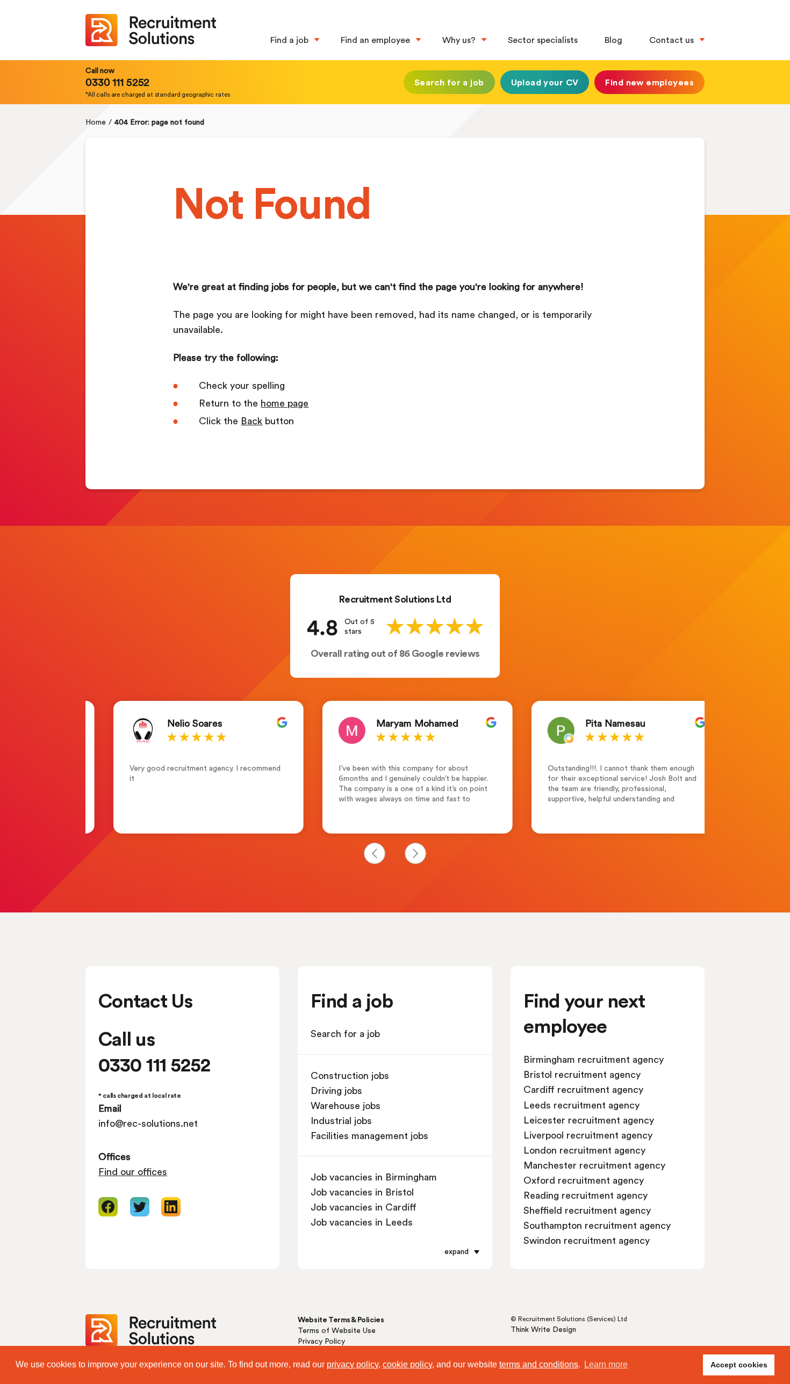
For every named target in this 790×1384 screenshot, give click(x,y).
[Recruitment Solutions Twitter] (139, 1206)
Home (95, 121)
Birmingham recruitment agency (593, 1059)
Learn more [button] (606, 1364)
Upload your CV (545, 82)
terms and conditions (538, 1364)
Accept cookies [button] (738, 1364)
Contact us (671, 39)
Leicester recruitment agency (588, 1120)
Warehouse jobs (345, 1105)
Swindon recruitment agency (586, 1240)
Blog (613, 39)
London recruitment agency (584, 1150)
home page (284, 403)
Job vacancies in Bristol (362, 1192)
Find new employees (649, 82)
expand (456, 1251)
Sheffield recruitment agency (587, 1210)
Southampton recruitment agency (597, 1225)
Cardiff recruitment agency (583, 1089)
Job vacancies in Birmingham (374, 1177)
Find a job (289, 39)
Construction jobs (350, 1075)
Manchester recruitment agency (594, 1165)
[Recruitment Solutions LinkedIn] (171, 1206)
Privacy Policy (321, 1340)
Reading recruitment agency (585, 1195)
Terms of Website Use (337, 1330)
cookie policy (407, 1364)
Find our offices (132, 1171)
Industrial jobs (341, 1120)
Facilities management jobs (369, 1135)
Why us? (459, 39)
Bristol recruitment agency (582, 1074)
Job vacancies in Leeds (362, 1222)
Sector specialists (543, 39)
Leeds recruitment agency (581, 1105)
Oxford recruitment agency (583, 1180)
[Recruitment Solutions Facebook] (108, 1206)
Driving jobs (336, 1090)
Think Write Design (543, 1329)
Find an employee (375, 39)
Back (251, 420)
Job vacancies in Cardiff (363, 1207)
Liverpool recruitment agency (587, 1135)
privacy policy (352, 1364)
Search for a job (449, 82)
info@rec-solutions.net (148, 1123)
